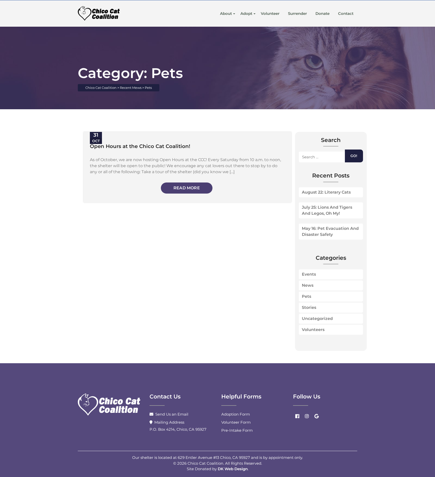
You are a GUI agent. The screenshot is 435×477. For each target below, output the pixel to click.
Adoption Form (235, 414)
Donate (322, 13)
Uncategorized (317, 318)
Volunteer (270, 13)
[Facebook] (297, 416)
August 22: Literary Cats (326, 192)
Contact (345, 13)
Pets (306, 296)
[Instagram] (307, 416)
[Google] (316, 416)
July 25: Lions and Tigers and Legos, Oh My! (327, 210)
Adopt (246, 13)
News (307, 285)
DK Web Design (233, 468)
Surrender (297, 13)
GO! (353, 156)
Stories (309, 307)
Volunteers (313, 329)
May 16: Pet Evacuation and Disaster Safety (330, 231)
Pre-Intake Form (237, 430)
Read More (186, 188)
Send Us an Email (171, 414)
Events (309, 274)
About (226, 13)
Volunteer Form (236, 422)
